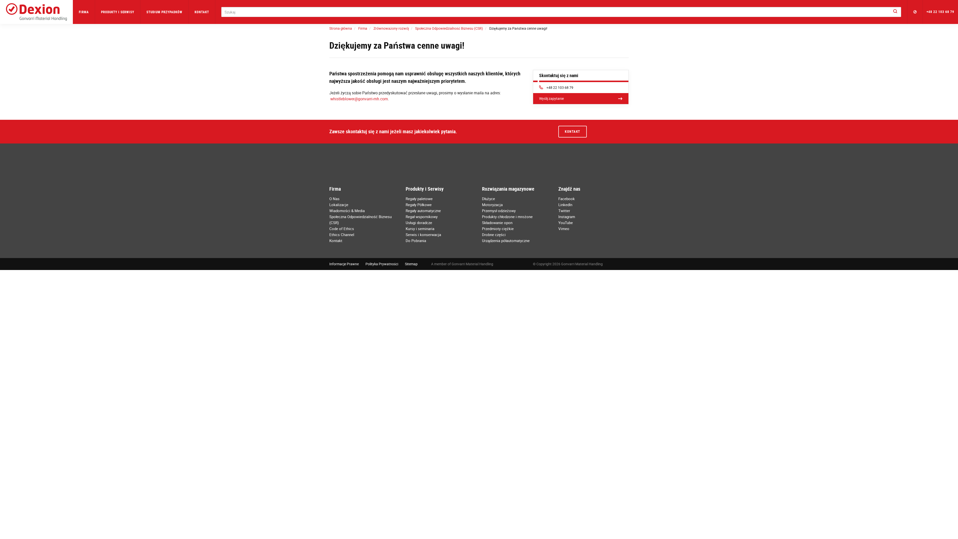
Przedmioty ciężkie (498, 228)
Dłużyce (488, 198)
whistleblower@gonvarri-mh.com (359, 99)
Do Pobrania (416, 240)
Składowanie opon (497, 222)
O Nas (334, 198)
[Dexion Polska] (36, 12)
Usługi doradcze (419, 222)
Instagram (566, 216)
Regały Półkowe (419, 204)
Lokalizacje (338, 204)
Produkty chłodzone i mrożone (507, 216)
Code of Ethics (341, 228)
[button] (915, 12)
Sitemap (411, 264)
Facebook (566, 198)
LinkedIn (565, 204)
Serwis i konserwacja (423, 234)
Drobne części (494, 234)
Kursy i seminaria (420, 228)
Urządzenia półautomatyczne (506, 240)
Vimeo (563, 228)
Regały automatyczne (423, 210)
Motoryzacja (492, 204)
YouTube (565, 222)
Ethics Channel (341, 234)
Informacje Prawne (344, 264)
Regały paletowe (419, 198)
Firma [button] (84, 12)
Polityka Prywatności (381, 264)
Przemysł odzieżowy (499, 210)
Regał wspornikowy (422, 216)
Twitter (564, 210)
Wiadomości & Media (347, 210)
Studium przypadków (164, 12)
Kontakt (202, 12)
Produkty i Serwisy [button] (117, 12)
